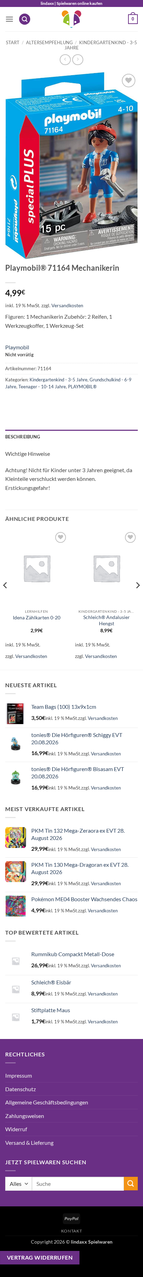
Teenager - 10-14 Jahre (42, 386)
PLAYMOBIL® (82, 386)
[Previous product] (77, 59)
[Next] (137, 599)
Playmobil (17, 347)
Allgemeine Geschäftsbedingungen (46, 1102)
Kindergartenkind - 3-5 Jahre (101, 45)
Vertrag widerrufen (40, 1257)
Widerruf (16, 1129)
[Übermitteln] (131, 1183)
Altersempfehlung (49, 42)
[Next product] (65, 59)
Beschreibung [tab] (22, 436)
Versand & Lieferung (29, 1142)
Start (12, 42)
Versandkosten (67, 305)
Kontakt (71, 1231)
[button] (9, 18)
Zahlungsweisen (24, 1115)
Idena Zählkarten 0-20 (36, 617)
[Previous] (5, 599)
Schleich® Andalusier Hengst (106, 620)
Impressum (18, 1075)
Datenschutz (20, 1089)
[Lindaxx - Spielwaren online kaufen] (71, 19)
